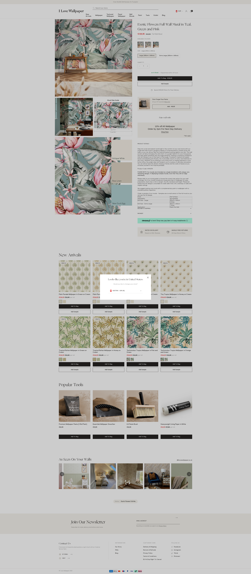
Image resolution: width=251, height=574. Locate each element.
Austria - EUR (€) (119, 290)
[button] (148, 277)
